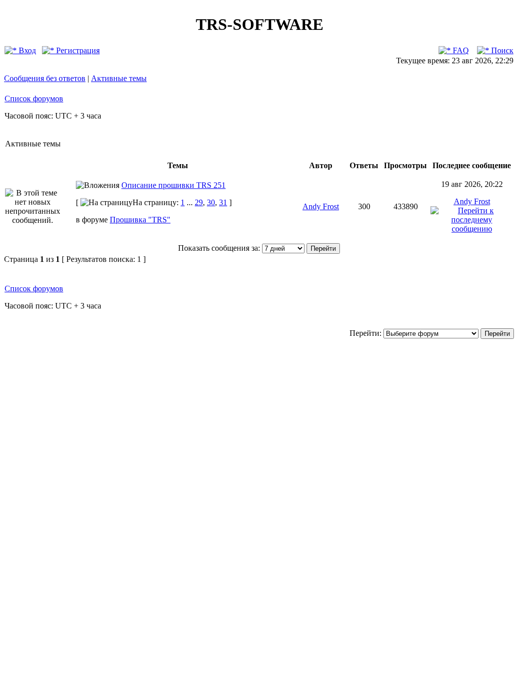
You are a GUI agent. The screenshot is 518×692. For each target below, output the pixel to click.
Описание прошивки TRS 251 (173, 185)
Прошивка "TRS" (140, 219)
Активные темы (119, 78)
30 (211, 202)
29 (199, 202)
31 (223, 202)
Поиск (501, 50)
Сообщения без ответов (44, 78)
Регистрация (77, 50)
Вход (26, 50)
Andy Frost (321, 206)
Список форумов (34, 98)
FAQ (460, 50)
